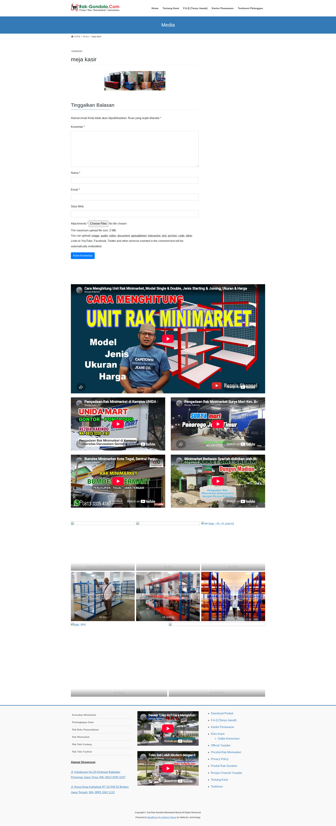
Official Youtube (220, 745)
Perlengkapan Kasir (83, 722)
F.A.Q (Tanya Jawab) (224, 720)
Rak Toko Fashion (82, 751)
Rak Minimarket (80, 737)
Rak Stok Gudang (82, 744)
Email (75, 189)
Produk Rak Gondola (224, 765)
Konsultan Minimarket (84, 714)
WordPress (152, 817)
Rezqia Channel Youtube (226, 772)
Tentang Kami (219, 779)
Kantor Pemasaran (222, 727)
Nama (75, 172)
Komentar (78, 126)
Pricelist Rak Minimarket (226, 752)
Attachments (79, 223)
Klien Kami (218, 733)
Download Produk (222, 713)
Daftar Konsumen (229, 738)
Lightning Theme (168, 817)
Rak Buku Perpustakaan (85, 729)
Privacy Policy (220, 759)
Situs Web (77, 206)
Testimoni (217, 786)
